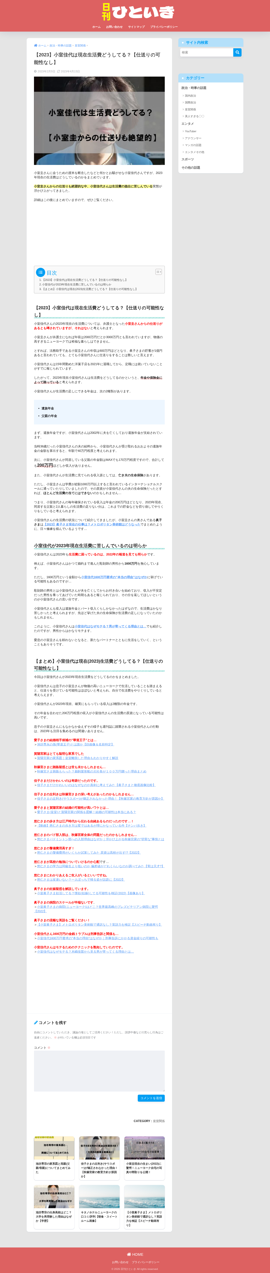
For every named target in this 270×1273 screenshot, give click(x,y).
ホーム (96, 26)
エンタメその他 (194, 152)
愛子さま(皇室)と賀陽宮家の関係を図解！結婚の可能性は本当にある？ (86, 812)
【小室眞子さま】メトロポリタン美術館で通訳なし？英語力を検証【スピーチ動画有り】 (99, 924)
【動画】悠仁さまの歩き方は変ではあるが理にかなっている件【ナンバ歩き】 (91, 825)
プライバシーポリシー (164, 26)
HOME (137, 1254)
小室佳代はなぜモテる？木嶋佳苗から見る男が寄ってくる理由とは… (85, 951)
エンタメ (187, 123)
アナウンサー (193, 138)
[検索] (237, 52)
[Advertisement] (99, 232)
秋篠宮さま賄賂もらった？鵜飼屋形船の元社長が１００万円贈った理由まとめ (91, 771)
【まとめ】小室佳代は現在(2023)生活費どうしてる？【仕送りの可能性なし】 (90, 289)
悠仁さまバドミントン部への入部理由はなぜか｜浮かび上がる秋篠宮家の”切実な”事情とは (100, 839)
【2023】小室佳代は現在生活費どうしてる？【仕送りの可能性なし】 (85, 279)
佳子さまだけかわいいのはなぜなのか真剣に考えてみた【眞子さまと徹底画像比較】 (96, 785)
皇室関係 (159, 1121)
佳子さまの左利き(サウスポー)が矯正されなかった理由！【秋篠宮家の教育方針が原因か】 (100, 798)
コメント (42, 1047)
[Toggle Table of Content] (157, 272)
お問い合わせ (114, 26)
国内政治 (190, 95)
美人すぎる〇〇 (194, 116)
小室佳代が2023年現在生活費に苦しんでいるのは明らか (76, 284)
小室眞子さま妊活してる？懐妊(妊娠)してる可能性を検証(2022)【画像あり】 (91, 893)
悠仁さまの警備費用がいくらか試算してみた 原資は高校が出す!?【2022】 (89, 852)
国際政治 (190, 102)
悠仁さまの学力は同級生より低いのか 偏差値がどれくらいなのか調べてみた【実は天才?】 (101, 866)
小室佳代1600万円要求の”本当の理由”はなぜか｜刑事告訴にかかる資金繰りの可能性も (97, 938)
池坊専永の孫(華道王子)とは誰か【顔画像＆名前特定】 (75, 744)
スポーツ (187, 159)
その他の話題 (190, 167)
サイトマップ (136, 26)
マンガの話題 (193, 145)
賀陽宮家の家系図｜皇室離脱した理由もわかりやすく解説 (77, 758)
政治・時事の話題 (193, 88)
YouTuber (190, 131)
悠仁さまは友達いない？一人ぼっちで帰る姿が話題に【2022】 (81, 879)
